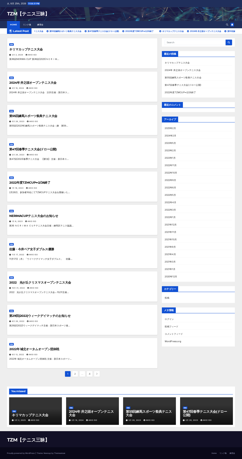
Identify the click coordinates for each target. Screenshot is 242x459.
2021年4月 (170, 254)
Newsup (47, 453)
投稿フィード (171, 326)
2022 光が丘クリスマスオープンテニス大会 (40, 282)
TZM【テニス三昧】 (28, 14)
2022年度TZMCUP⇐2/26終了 (29, 182)
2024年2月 (170, 135)
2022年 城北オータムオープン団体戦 (34, 349)
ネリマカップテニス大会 (26, 49)
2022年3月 (170, 209)
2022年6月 (170, 187)
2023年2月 (170, 150)
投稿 (11, 44)
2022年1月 (170, 217)
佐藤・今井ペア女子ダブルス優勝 (31, 249)
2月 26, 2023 (18, 155)
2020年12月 (171, 276)
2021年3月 (170, 261)
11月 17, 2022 (18, 255)
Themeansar (59, 453)
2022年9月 (170, 180)
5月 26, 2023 (18, 121)
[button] (227, 24)
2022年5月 (170, 195)
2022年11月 (171, 165)
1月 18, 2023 (18, 188)
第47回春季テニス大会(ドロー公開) (33, 149)
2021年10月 (171, 239)
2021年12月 (171, 224)
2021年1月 (170, 269)
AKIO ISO (32, 55)
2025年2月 (170, 128)
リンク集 (27, 24)
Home (13, 24)
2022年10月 (171, 172)
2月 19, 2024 (18, 88)
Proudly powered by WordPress (21, 453)
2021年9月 (170, 246)
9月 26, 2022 (18, 321)
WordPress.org (173, 341)
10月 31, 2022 (18, 288)
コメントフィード (174, 333)
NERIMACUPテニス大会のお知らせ (33, 216)
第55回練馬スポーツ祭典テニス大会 (33, 116)
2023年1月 (170, 157)
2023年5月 (170, 143)
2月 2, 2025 (18, 55)
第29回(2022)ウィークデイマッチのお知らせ (40, 316)
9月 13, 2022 (18, 354)
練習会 (40, 24)
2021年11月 (170, 232)
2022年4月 (170, 202)
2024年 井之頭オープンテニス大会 (32, 83)
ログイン (169, 319)
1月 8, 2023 (17, 221)
